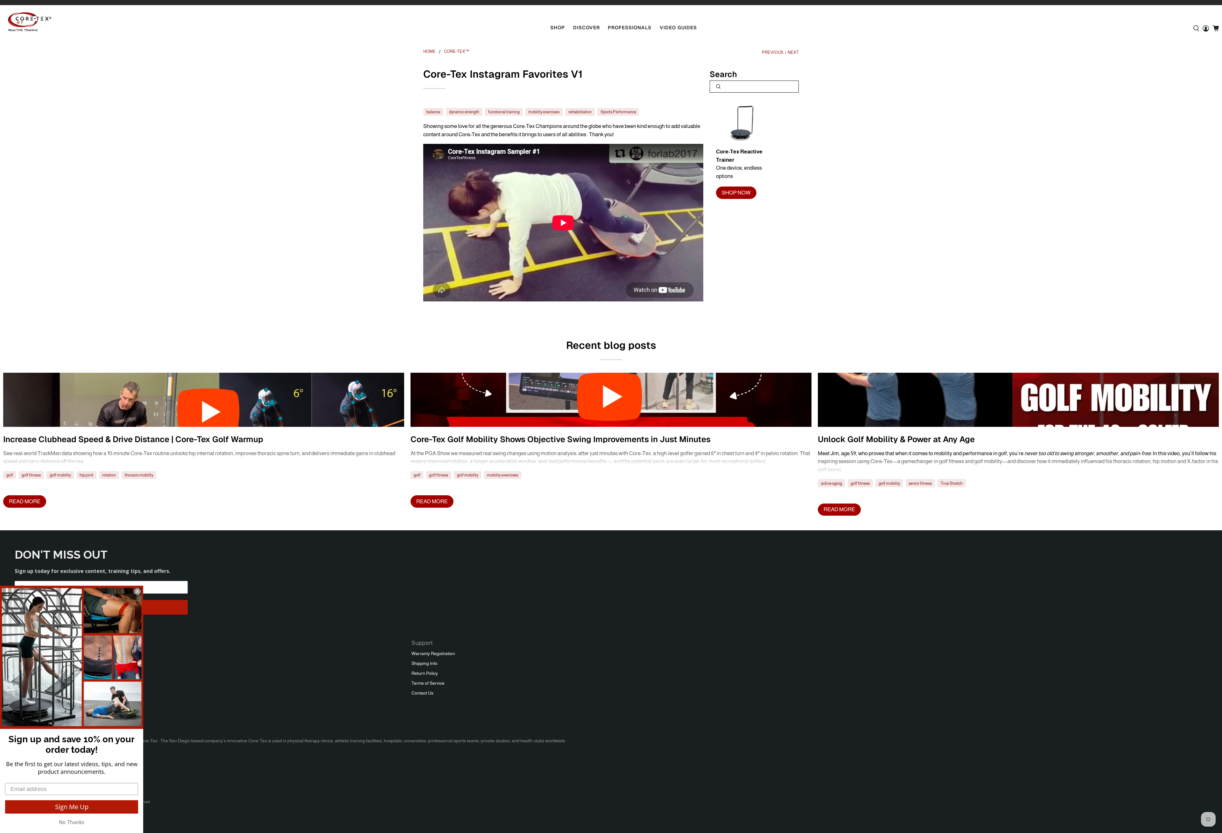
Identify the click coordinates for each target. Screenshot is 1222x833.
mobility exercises (543, 111)
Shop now (736, 193)
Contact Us (422, 692)
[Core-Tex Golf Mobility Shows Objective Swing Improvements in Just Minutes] (611, 400)
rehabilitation (580, 111)
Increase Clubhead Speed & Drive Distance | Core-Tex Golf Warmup (133, 439)
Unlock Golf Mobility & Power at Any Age (896, 439)
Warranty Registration (433, 653)
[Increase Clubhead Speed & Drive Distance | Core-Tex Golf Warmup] (203, 400)
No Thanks (71, 822)
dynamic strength (464, 111)
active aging (831, 483)
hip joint (86, 475)
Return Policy (424, 673)
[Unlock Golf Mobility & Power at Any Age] (1018, 400)
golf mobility (60, 475)
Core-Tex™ (456, 52)
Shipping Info (424, 663)
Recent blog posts (611, 345)
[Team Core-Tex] (29, 22)
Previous (772, 53)
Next (793, 53)
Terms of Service (428, 683)
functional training (504, 111)
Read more (24, 501)
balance (433, 111)
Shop (557, 28)
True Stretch (952, 483)
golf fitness (31, 475)
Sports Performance (618, 111)
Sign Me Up (71, 806)
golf (9, 475)
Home (429, 52)
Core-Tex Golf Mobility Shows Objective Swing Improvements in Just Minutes (561, 439)
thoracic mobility (139, 475)
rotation (109, 475)
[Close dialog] (137, 591)
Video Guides (678, 28)
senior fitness (920, 483)
